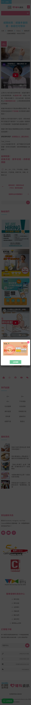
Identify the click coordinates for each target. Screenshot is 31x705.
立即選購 (15, 362)
